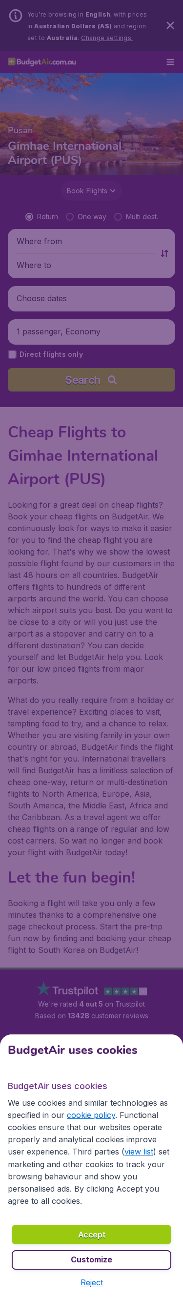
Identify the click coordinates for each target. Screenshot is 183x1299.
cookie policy (91, 1115)
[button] (92, 1282)
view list (138, 1151)
